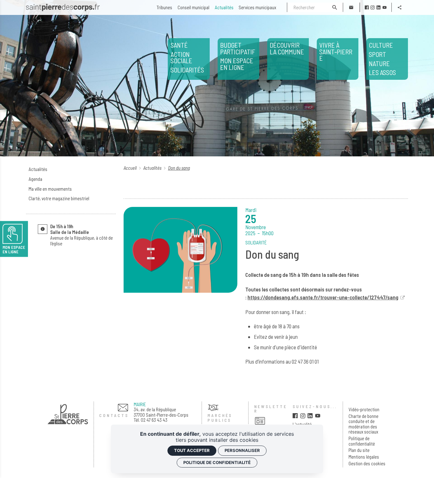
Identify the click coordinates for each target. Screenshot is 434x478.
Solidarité (256, 242)
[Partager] (399, 7)
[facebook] (367, 7)
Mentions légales (364, 457)
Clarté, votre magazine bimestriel (59, 198)
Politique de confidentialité (362, 441)
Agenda (35, 179)
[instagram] (372, 7)
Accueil (131, 168)
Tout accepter (192, 450)
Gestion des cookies (367, 463)
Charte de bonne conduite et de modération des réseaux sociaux (363, 423)
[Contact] (351, 7)
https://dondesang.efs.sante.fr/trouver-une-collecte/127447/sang (323, 297)
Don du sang (179, 168)
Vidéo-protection (364, 409)
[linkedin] (378, 7)
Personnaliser (242, 450)
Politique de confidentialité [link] (217, 462)
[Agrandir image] (180, 250)
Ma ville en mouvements (50, 189)
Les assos (382, 58)
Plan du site (359, 450)
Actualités (38, 169)
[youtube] (385, 7)
